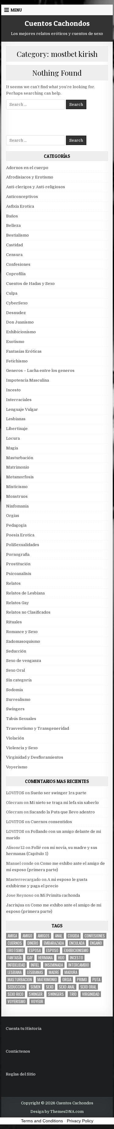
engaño (96, 943)
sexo (50, 987)
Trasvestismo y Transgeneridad (37, 728)
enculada (77, 943)
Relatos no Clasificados (28, 612)
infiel (35, 965)
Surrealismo (18, 699)
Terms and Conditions (42, 1120)
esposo (52, 950)
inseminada (54, 965)
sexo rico (15, 994)
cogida (73, 936)
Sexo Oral (15, 670)
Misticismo (17, 486)
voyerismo (17, 1001)
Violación (15, 738)
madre (54, 972)
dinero (32, 943)
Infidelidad (16, 965)
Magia (12, 448)
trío (73, 994)
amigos (44, 936)
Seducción (16, 651)
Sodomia (14, 689)
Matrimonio (17, 467)
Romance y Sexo (22, 631)
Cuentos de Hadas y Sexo (30, 283)
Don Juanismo (20, 322)
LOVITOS (15, 793)
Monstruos (17, 496)
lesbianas (35, 972)
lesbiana (15, 972)
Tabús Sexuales (21, 718)
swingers (56, 994)
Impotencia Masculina (27, 380)
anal (58, 936)
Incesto (13, 390)
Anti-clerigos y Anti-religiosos (35, 187)
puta (96, 979)
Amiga (12, 936)
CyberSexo (17, 303)
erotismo (15, 950)
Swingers (15, 709)
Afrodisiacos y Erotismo (29, 177)
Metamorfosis (20, 477)
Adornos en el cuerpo (27, 167)
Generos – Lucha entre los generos (40, 370)
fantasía (15, 958)
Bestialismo (17, 235)
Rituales (14, 622)
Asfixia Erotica (20, 206)
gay (30, 958)
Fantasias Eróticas (24, 351)
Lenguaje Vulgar (22, 409)
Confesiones (18, 264)
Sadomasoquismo (23, 641)
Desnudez (16, 312)
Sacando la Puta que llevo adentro (62, 812)
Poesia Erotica (20, 535)
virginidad (90, 994)
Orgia (66, 979)
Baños (12, 216)
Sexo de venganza (23, 660)
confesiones (95, 936)
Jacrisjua (15, 905)
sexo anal (67, 987)
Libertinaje (17, 428)
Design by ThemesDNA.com (57, 1112)
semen (35, 987)
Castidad (14, 245)
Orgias (12, 515)
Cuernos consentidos (51, 821)
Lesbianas (16, 419)
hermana (45, 958)
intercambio (78, 965)
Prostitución (18, 564)
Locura (13, 438)
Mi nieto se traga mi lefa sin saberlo (64, 802)
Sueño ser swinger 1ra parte (58, 793)
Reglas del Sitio (21, 1074)
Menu (16, 10)
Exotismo (15, 341)
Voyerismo (16, 767)
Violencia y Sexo (22, 748)
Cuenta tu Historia (23, 1028)
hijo (61, 958)
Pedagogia (16, 525)
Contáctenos (18, 1051)
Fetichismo (17, 361)
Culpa (11, 293)
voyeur (37, 1001)
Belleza (13, 225)
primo (82, 979)
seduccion (16, 987)
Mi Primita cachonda (60, 895)
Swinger (36, 994)
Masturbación (19, 457)
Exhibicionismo (21, 332)
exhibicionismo (76, 950)
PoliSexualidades (22, 544)
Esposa (35, 950)
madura (70, 972)
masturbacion (20, 979)
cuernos (15, 943)
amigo (27, 936)
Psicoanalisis (18, 573)
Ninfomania (17, 506)
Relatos (13, 583)
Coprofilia (16, 274)
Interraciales (19, 399)
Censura (14, 254)
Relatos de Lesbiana (25, 593)
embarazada (54, 943)
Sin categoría (19, 680)
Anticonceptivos (22, 196)
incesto (76, 958)
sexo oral (88, 987)
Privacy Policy (80, 1120)
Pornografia (17, 554)
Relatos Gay (17, 603)
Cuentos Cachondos (57, 23)
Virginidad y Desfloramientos (34, 757)
